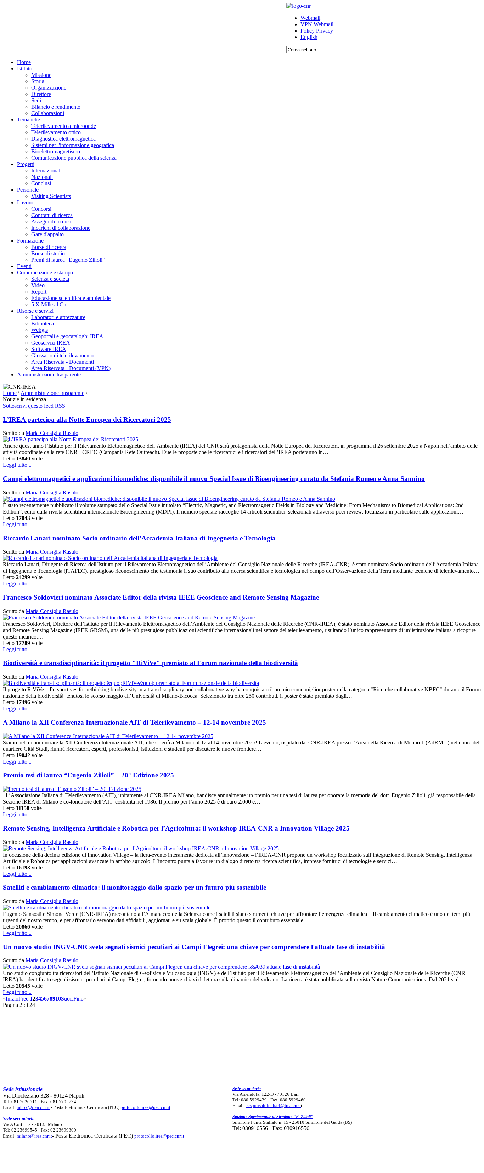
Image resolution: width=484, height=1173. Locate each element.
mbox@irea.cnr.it (33, 1107)
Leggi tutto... (17, 465)
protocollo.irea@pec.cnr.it (145, 1107)
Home (10, 393)
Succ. (67, 999)
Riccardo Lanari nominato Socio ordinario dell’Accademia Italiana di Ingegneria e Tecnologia (139, 538)
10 (58, 999)
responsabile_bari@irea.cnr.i (273, 1105)
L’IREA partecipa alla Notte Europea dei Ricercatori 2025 (87, 419)
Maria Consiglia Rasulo (52, 433)
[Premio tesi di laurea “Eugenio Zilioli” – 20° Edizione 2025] (72, 789)
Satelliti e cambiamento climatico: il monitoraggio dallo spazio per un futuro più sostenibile (134, 887)
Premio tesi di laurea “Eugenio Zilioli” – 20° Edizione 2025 (88, 775)
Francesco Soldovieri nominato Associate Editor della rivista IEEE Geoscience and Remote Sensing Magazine (161, 597)
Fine (78, 999)
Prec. (24, 999)
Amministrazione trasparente (52, 393)
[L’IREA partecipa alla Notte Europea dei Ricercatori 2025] (70, 439)
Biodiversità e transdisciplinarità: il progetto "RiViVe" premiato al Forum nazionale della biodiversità (150, 663)
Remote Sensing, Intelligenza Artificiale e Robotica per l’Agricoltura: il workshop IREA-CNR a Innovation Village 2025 (176, 828)
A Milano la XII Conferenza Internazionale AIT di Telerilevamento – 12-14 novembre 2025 (134, 722)
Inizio (12, 999)
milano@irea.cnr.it (34, 1136)
